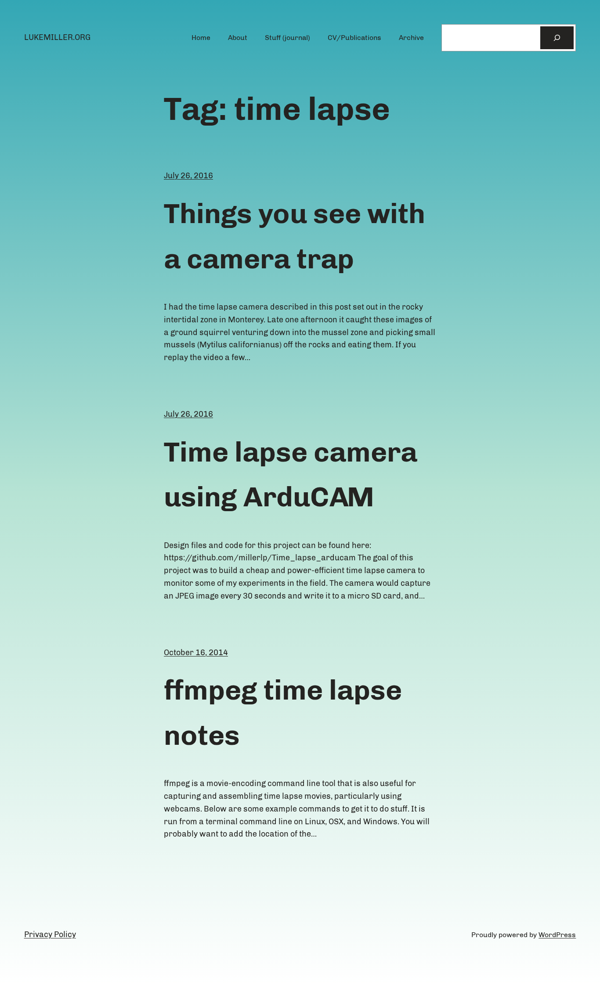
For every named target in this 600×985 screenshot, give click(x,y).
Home (201, 37)
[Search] (557, 37)
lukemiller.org (57, 37)
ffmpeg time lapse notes (283, 712)
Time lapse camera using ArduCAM (290, 474)
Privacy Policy (50, 934)
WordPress (557, 935)
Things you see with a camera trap (294, 236)
